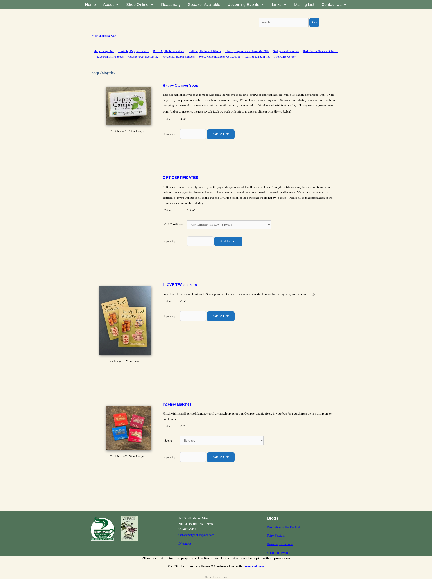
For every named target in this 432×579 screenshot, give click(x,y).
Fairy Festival (276, 535)
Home (90, 4)
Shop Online (137, 4)
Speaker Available (204, 4)
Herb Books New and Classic (320, 51)
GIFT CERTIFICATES (180, 178)
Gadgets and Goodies (286, 51)
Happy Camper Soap (180, 85)
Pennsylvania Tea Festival (283, 527)
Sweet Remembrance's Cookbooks (219, 56)
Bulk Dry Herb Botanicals (168, 51)
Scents (168, 440)
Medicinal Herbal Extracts (179, 56)
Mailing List (304, 4)
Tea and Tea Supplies (257, 56)
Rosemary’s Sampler (280, 544)
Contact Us (332, 4)
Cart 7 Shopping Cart (216, 577)
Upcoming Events (243, 4)
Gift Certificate (173, 224)
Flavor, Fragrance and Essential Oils (247, 51)
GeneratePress (253, 566)
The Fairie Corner (284, 56)
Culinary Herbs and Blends (205, 51)
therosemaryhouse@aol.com (196, 535)
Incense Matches (177, 404)
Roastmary (171, 4)
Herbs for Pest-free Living (143, 56)
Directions (184, 543)
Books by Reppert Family (133, 51)
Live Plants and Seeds (110, 56)
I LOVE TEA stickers (180, 285)
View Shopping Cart (104, 35)
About (108, 4)
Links (276, 4)
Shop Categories (104, 51)
